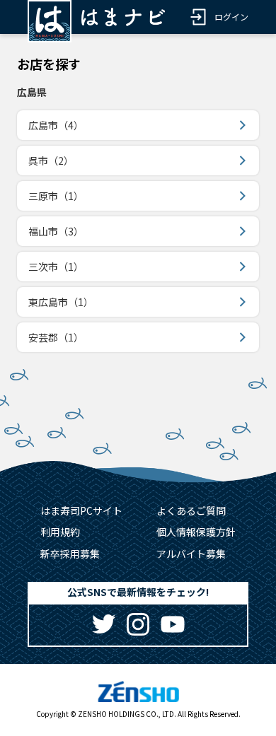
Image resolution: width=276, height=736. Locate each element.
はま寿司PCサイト (81, 510)
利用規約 (60, 532)
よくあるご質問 (191, 510)
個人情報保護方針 (196, 532)
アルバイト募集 (191, 554)
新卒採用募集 (70, 554)
